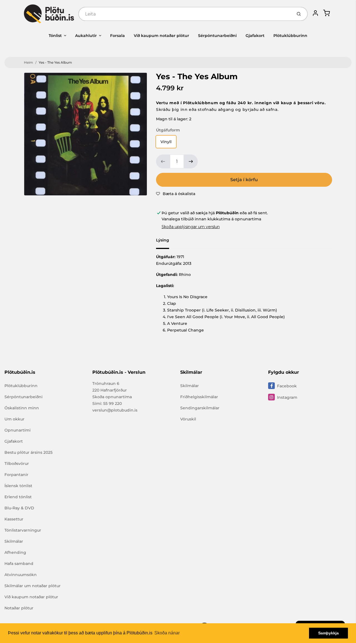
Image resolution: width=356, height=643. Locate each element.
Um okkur (14, 419)
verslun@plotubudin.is (114, 410)
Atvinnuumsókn (20, 574)
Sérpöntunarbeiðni (217, 35)
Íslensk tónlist (18, 485)
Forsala (117, 35)
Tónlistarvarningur (22, 530)
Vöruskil (188, 419)
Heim (28, 62)
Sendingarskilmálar (199, 407)
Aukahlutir (86, 35)
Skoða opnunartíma (112, 396)
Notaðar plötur (18, 607)
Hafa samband (18, 563)
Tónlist (55, 35)
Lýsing (162, 240)
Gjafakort (255, 35)
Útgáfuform (168, 130)
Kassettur (13, 519)
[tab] (166, 242)
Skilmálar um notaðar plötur (32, 585)
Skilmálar (13, 541)
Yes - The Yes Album (55, 62)
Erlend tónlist (18, 496)
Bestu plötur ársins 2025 (28, 452)
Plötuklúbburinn (290, 35)
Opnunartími (17, 430)
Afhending (15, 552)
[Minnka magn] (163, 161)
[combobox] (184, 14)
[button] (175, 194)
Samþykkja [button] (328, 633)
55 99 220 (112, 403)
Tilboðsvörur (16, 463)
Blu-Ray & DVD (19, 507)
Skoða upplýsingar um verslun (191, 226)
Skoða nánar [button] (167, 632)
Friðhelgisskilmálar (199, 396)
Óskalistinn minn (21, 407)
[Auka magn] (191, 161)
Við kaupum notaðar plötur (161, 35)
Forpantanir (16, 474)
